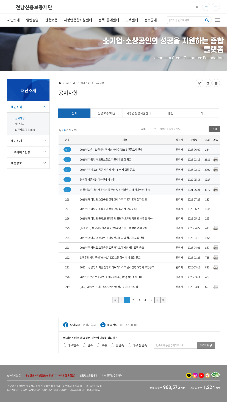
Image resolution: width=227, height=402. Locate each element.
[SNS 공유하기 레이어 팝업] (199, 83)
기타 (203, 113)
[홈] (60, 83)
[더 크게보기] (206, 7)
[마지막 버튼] (163, 300)
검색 (214, 129)
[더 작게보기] (216, 7)
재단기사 (20, 124)
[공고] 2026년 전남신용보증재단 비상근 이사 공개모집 (109, 287)
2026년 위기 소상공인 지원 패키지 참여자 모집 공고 (107, 170)
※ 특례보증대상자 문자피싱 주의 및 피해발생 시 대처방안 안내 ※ (115, 190)
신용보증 (51, 20)
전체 (74, 113)
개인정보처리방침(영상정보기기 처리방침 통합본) (50, 375)
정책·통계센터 (108, 20)
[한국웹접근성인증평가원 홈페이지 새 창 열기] (215, 375)
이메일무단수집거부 (112, 375)
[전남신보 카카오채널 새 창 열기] (189, 375)
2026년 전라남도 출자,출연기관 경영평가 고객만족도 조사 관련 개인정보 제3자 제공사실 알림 (117, 218)
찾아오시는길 (14, 375)
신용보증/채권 (107, 113)
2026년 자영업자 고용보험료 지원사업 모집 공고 (105, 159)
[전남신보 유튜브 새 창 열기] (201, 375)
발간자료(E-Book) (25, 130)
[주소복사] (208, 83)
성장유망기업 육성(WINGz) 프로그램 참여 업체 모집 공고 (110, 257)
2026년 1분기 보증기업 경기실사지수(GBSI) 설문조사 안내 (111, 277)
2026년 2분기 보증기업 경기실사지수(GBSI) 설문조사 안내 (111, 149)
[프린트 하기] (216, 83)
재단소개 (13, 20)
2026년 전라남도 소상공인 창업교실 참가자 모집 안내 (108, 209)
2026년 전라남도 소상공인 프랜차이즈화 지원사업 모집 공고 (112, 247)
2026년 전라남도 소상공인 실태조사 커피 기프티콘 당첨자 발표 (113, 199)
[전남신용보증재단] (29, 7)
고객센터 (131, 20)
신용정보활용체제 (88, 375)
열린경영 (32, 20)
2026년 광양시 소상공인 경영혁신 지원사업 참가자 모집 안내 (112, 238)
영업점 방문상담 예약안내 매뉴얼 (97, 179)
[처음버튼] (115, 300)
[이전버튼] (121, 300)
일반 (170, 113)
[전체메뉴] (217, 20)
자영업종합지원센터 (78, 20)
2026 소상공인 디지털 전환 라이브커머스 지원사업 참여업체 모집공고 (117, 267)
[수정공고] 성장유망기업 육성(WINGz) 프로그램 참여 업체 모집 (113, 228)
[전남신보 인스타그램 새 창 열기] (195, 375)
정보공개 (150, 20)
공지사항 (20, 118)
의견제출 (204, 345)
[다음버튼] (157, 300)
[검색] (207, 20)
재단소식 (85, 83)
